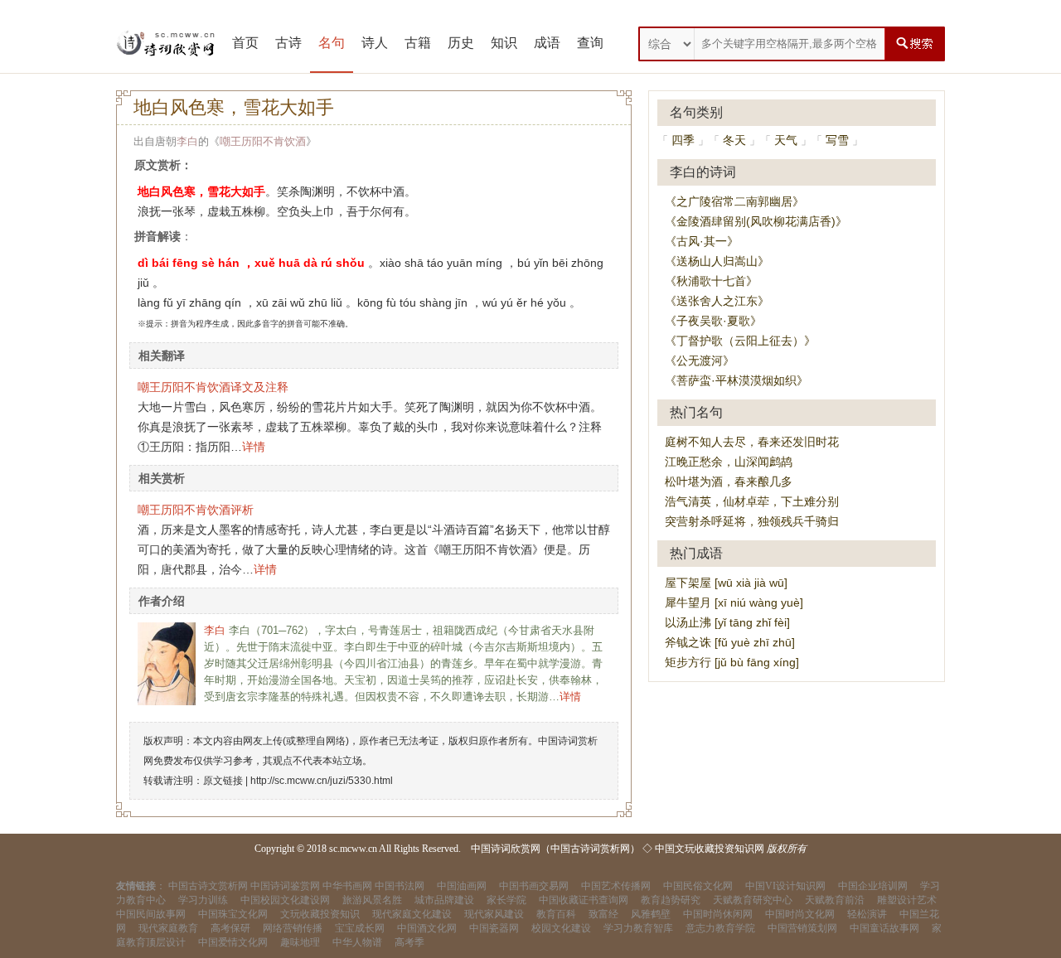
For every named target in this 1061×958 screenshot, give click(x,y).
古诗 (288, 43)
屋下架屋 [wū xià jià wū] (726, 582)
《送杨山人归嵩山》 (717, 261)
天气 (785, 140)
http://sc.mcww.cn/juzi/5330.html (321, 780)
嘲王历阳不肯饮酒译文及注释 (213, 387)
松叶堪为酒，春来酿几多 (728, 481)
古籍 (418, 43)
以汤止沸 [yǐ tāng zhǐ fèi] (727, 622)
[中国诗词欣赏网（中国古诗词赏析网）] (166, 43)
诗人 (374, 43)
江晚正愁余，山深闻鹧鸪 (728, 461)
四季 (683, 140)
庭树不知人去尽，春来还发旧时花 (752, 441)
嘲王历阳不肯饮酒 (263, 141)
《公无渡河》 (699, 360)
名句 (331, 43)
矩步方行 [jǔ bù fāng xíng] (732, 662)
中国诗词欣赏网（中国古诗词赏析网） (555, 848)
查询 (590, 43)
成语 (547, 43)
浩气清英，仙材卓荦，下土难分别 (752, 501)
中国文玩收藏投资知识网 (709, 848)
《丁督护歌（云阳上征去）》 (740, 340)
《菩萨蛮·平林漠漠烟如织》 (736, 380)
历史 (461, 43)
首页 (245, 43)
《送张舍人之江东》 (717, 300)
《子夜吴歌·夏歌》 (713, 320)
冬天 (734, 140)
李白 (187, 141)
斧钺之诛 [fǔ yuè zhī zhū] (730, 642)
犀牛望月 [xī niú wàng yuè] (734, 602)
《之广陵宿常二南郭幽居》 (734, 201)
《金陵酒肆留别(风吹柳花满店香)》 (756, 221)
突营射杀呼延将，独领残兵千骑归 (752, 521)
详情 (253, 446)
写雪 (837, 140)
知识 (504, 43)
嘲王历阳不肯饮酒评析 (196, 509)
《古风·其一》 (702, 241)
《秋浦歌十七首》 (711, 281)
